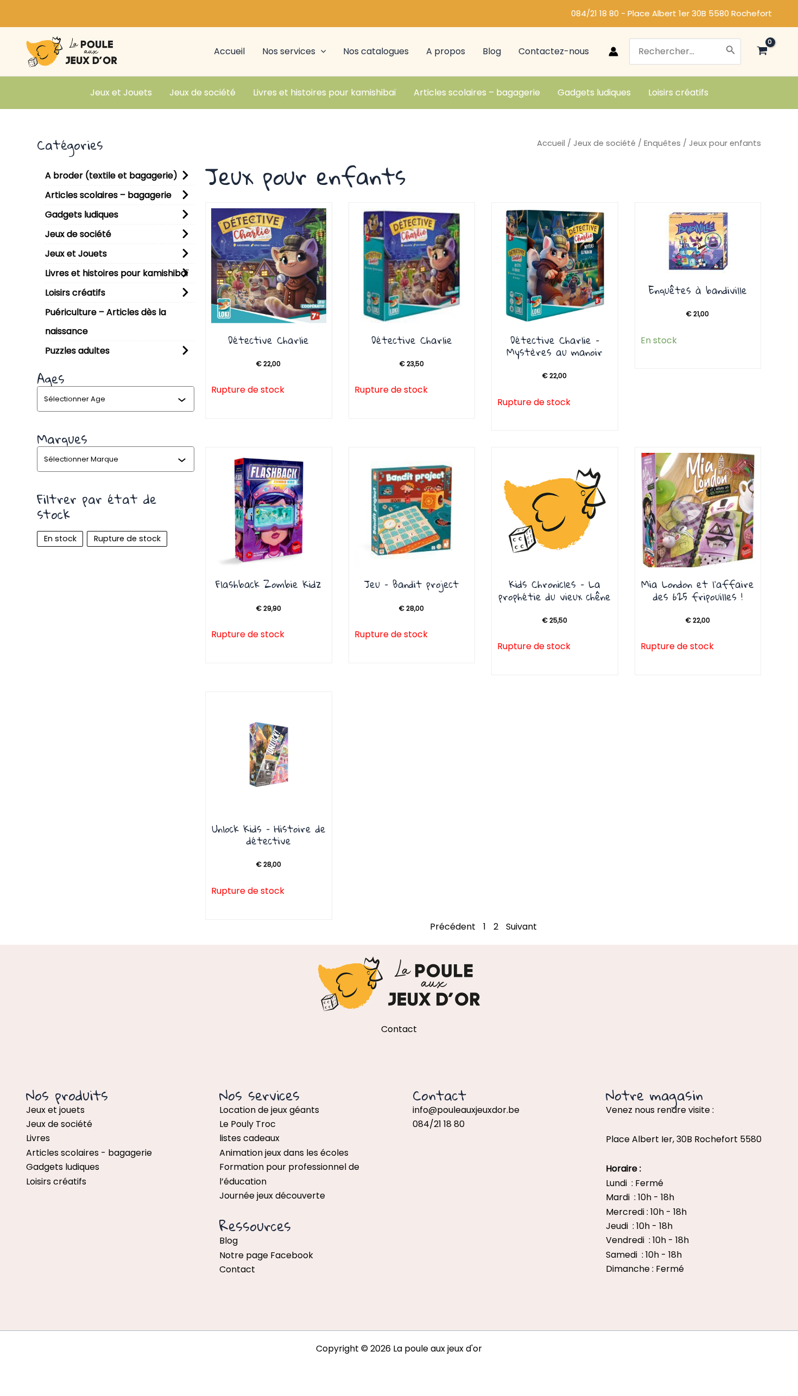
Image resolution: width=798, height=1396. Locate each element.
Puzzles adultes (77, 350)
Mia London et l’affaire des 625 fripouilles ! (697, 590)
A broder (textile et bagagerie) (111, 175)
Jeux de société (78, 234)
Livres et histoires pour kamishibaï (116, 273)
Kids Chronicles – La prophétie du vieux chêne (554, 590)
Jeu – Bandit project (411, 584)
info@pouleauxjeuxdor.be (466, 1110)
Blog (228, 1240)
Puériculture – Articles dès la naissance (105, 321)
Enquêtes (662, 143)
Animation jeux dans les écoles (284, 1153)
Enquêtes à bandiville (698, 290)
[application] (320, 51)
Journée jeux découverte (272, 1195)
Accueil (551, 143)
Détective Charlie (268, 340)
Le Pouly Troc (247, 1124)
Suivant (521, 926)
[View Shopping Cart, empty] (762, 51)
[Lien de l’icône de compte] (613, 51)
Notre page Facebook (266, 1255)
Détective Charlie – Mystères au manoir (554, 346)
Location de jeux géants (269, 1110)
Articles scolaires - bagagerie (89, 1153)
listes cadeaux (249, 1138)
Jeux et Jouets (76, 253)
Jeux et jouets (55, 1110)
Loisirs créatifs (75, 292)
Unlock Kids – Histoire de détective (269, 834)
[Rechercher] (731, 51)
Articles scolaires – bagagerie (108, 195)
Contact (237, 1269)
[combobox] (111, 399)
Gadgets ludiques (81, 214)
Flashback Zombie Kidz (268, 584)
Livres (38, 1138)
